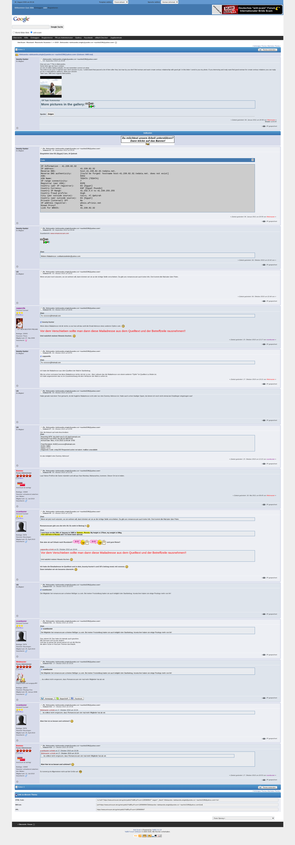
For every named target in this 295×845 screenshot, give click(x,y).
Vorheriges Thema (259, 46)
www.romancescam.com (59, 233)
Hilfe (26, 38)
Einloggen (38, 8)
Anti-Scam (21, 42)
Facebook (88, 38)
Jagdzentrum (116, 38)
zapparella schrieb (47, 549)
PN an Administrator (64, 38)
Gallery (78, 38)
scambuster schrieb (47, 751)
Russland (30, 42)
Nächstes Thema (274, 46)
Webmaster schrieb (47, 710)
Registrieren (53, 8)
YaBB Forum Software (133, 832)
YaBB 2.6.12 (156, 830)
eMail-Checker (101, 38)
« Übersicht (22, 824)
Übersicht (17, 38)
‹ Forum (29, 824)
